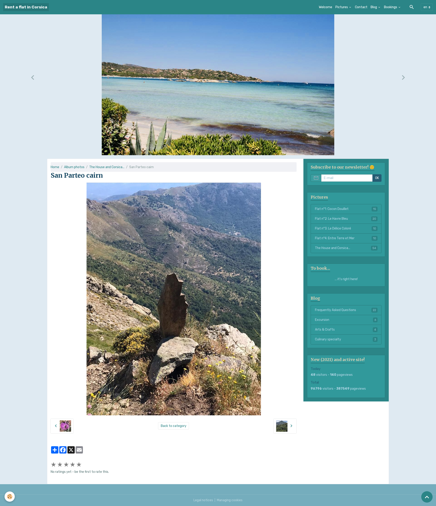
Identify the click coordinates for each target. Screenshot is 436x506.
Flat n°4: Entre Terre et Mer (345, 238)
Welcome (325, 7)
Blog (374, 7)
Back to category (173, 426)
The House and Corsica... (106, 167)
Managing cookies (230, 500)
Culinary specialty (345, 339)
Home (55, 167)
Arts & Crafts (345, 330)
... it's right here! (346, 279)
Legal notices (203, 500)
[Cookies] (10, 496)
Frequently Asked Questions (345, 310)
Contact (361, 7)
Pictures (342, 7)
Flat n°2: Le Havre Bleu (345, 219)
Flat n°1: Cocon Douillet (345, 209)
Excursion (345, 320)
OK (377, 178)
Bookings (391, 7)
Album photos (74, 167)
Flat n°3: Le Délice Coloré (345, 229)
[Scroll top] (427, 497)
